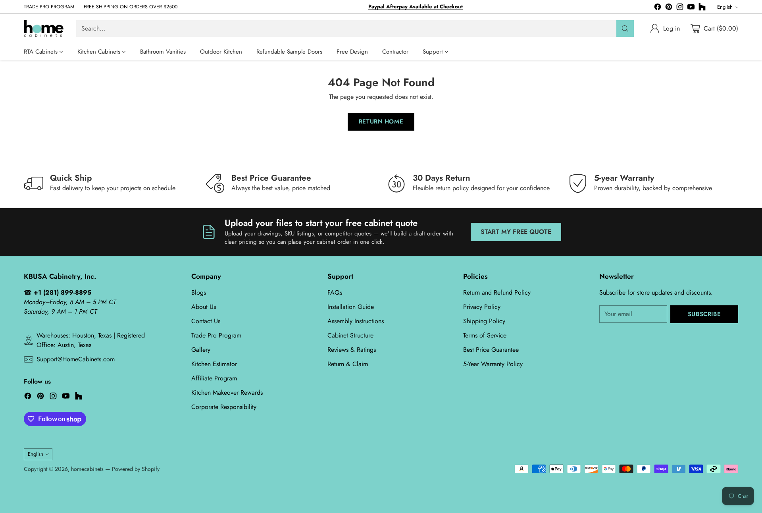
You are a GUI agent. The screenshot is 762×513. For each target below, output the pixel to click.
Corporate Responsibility (223, 406)
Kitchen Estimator (214, 363)
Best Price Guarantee (491, 349)
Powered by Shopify (136, 469)
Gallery (200, 349)
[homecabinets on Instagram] (680, 8)
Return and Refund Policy (497, 292)
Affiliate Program (214, 378)
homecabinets (87, 469)
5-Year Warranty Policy (493, 363)
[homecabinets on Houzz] (702, 8)
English (725, 7)
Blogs (198, 292)
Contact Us (205, 321)
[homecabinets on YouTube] (691, 8)
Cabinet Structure (350, 335)
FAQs (334, 292)
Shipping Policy (484, 321)
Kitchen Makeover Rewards (227, 392)
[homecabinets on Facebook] (658, 8)
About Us (203, 306)
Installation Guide (350, 306)
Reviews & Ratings (351, 349)
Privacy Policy (481, 306)
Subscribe (704, 314)
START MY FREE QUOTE (516, 231)
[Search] (625, 28)
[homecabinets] (44, 28)
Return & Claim (347, 363)
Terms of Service (484, 335)
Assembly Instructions (355, 321)
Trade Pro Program (216, 335)
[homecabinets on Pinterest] (669, 8)
